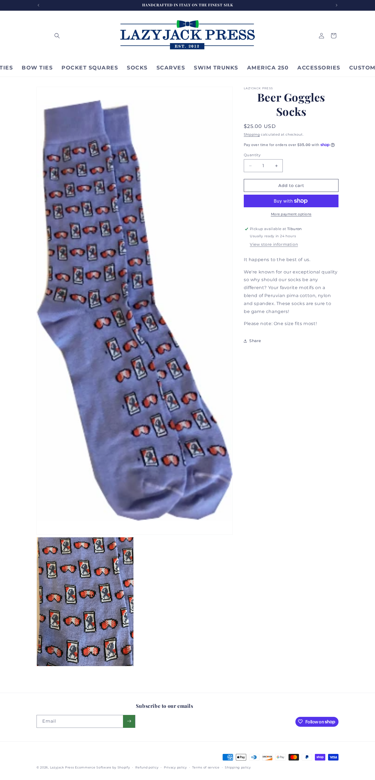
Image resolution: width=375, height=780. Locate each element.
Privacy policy (175, 767)
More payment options (291, 214)
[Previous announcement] (38, 5)
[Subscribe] (129, 721)
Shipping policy (238, 767)
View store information (274, 244)
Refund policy (146, 767)
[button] (57, 36)
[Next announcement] (337, 5)
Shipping (252, 134)
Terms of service (205, 767)
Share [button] (255, 340)
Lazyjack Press (62, 767)
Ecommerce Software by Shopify (102, 767)
